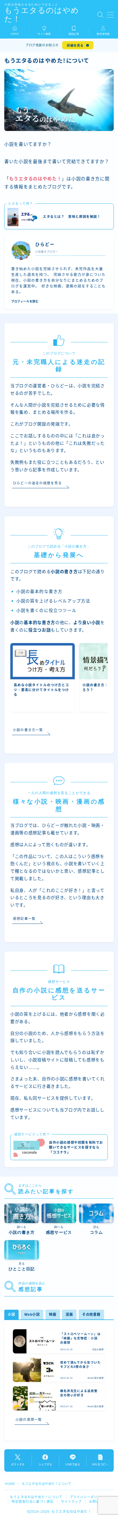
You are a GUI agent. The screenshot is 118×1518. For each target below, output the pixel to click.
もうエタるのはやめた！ (41, 14)
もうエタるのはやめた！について (36, 1497)
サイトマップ (71, 1501)
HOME (10, 1483)
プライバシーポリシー (87, 1497)
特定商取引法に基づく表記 (33, 1501)
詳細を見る (75, 45)
